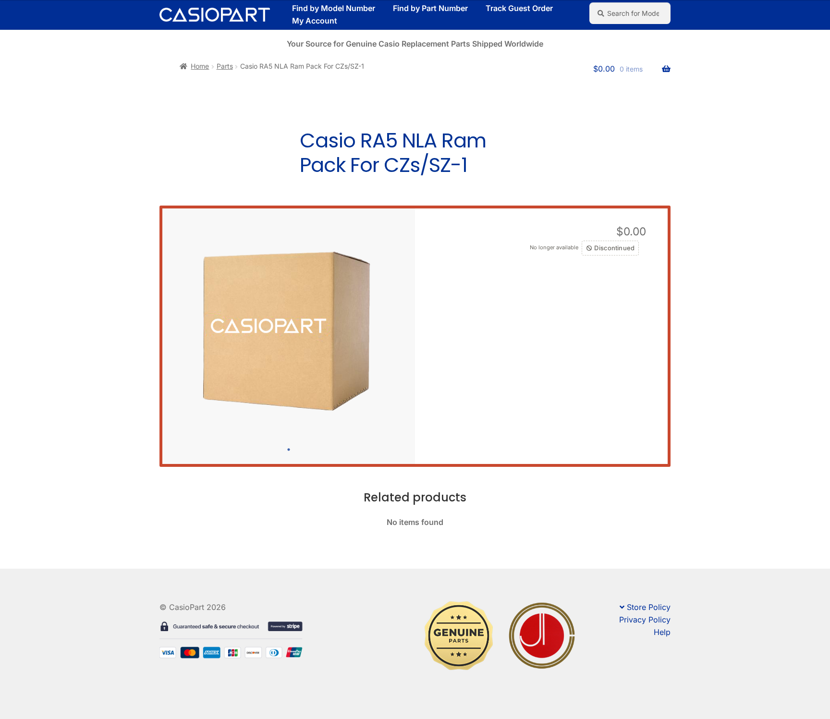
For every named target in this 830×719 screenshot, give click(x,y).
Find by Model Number (333, 8)
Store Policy (649, 607)
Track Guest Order (519, 8)
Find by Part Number (430, 8)
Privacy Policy (645, 619)
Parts (225, 66)
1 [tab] (288, 449)
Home (200, 66)
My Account (314, 20)
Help (662, 632)
